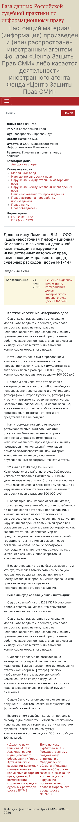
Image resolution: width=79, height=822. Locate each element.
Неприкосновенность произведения (37, 194)
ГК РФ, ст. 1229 (22, 220)
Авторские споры (24, 164)
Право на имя (21, 204)
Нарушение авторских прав (31, 176)
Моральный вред (23, 173)
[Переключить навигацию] (6, 101)
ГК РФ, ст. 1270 (22, 217)
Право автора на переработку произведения (33, 199)
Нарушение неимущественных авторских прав (41, 188)
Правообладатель (24, 208)
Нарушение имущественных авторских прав (40, 181)
